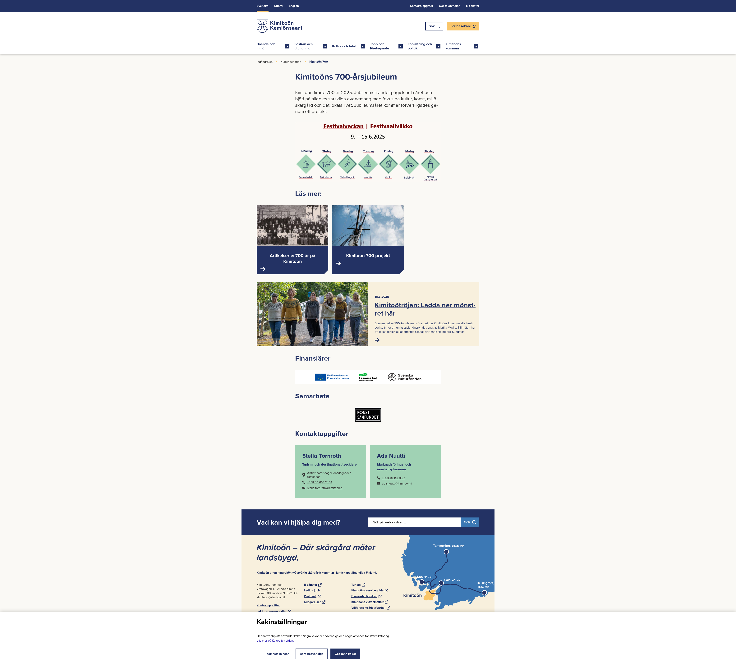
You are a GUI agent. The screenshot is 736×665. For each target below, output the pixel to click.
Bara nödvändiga (311, 654)
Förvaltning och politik (420, 46)
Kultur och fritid (344, 46)
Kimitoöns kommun (453, 46)
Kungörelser (314, 602)
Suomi (278, 6)
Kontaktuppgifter (421, 6)
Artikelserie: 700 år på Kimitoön (292, 258)
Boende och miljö (266, 46)
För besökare (460, 27)
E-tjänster (472, 6)
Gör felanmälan (449, 6)
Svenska (263, 6)
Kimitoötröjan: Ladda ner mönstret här (425, 309)
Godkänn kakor (345, 654)
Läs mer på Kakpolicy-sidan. (275, 640)
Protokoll (312, 596)
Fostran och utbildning (303, 46)
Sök (432, 26)
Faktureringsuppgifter (274, 611)
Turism (358, 584)
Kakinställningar (277, 654)
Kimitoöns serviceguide (369, 590)
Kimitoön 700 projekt (368, 255)
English (294, 6)
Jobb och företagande (379, 46)
